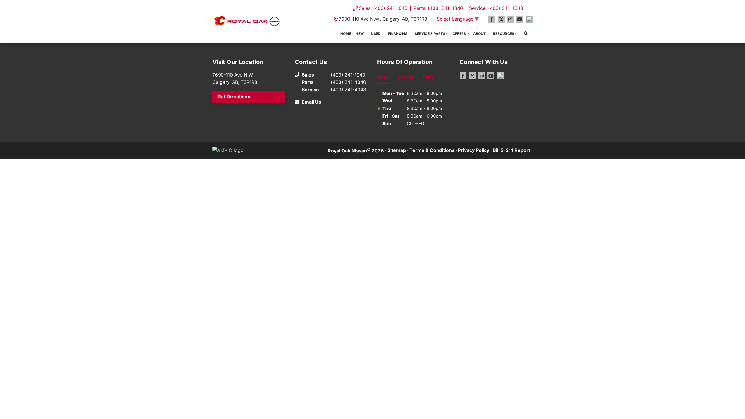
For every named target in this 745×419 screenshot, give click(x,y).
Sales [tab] (383, 77)
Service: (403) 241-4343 (496, 8)
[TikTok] (529, 19)
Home (345, 33)
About (479, 33)
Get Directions (233, 97)
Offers (459, 33)
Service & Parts (430, 33)
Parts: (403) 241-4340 (438, 8)
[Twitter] (501, 19)
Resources (503, 33)
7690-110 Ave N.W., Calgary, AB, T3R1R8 (383, 19)
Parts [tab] (428, 77)
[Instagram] (510, 19)
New (360, 33)
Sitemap (396, 150)
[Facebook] (491, 19)
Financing (397, 33)
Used (376, 33)
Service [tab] (406, 77)
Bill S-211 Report (511, 150)
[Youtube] (519, 19)
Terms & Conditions (432, 150)
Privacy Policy (473, 150)
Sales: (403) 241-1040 (383, 8)
